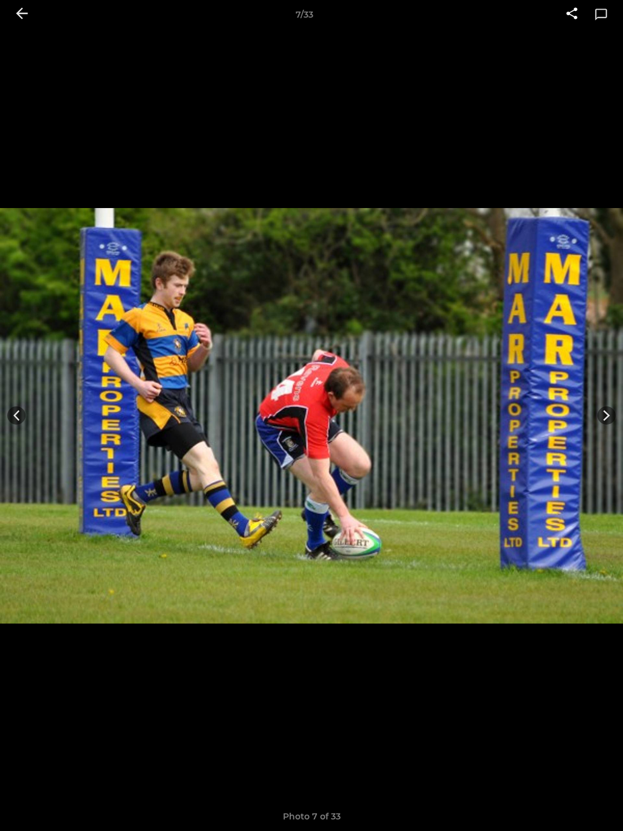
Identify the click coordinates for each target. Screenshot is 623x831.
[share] (572, 14)
